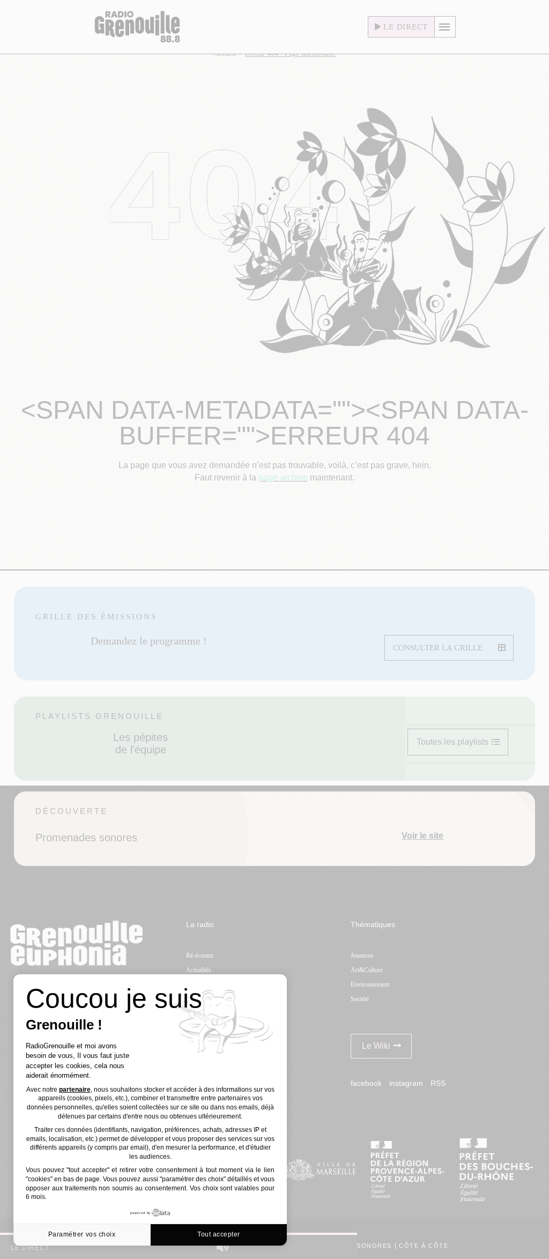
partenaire (75, 1089)
